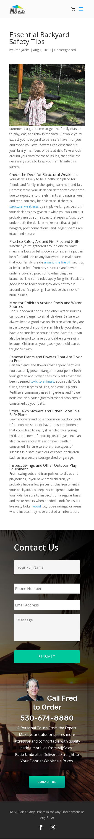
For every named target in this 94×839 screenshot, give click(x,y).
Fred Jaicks (21, 50)
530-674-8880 (47, 718)
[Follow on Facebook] (41, 827)
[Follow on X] (53, 827)
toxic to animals (42, 381)
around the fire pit (57, 262)
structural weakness (24, 206)
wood (36, 506)
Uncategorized (65, 50)
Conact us (47, 782)
